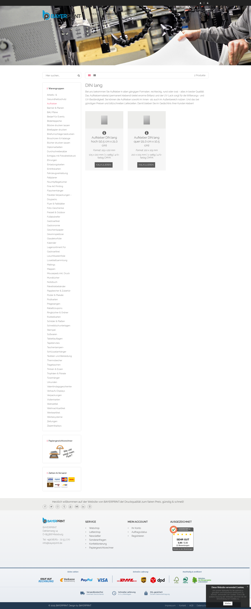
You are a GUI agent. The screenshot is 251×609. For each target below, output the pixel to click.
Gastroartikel (53, 221)
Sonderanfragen (97, 539)
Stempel (51, 330)
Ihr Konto (136, 528)
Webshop (94, 528)
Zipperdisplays (54, 425)
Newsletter (95, 536)
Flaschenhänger (55, 190)
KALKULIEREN (103, 165)
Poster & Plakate (55, 295)
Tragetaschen (54, 364)
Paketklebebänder (56, 286)
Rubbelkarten (54, 317)
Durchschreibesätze (57, 151)
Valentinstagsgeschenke (59, 386)
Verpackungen (54, 395)
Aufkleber (52, 103)
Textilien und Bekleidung (59, 356)
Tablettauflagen (55, 338)
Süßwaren (52, 334)
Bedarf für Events (55, 116)
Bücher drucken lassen (58, 142)
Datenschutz (202, 605)
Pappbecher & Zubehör (58, 290)
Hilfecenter (134, 14)
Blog (152, 14)
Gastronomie (53, 225)
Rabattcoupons (54, 308)
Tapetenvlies (53, 343)
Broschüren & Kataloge (58, 138)
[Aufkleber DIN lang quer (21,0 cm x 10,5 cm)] (147, 120)
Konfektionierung (98, 543)
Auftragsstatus (139, 532)
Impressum (170, 605)
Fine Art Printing (55, 186)
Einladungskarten (55, 164)
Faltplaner (52, 177)
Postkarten (52, 299)
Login (207, 3)
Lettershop (95, 532)
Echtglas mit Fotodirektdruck (61, 156)
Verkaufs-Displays (56, 391)
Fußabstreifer (53, 216)
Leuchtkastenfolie (56, 256)
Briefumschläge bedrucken (60, 134)
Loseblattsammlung (57, 260)
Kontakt (168, 14)
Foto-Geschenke (55, 208)
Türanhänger (53, 378)
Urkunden (52, 382)
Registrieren (200, 3)
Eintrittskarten (54, 169)
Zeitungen (52, 421)
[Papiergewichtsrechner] (62, 452)
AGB (191, 605)
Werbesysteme (54, 417)
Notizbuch (52, 282)
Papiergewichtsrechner (101, 547)
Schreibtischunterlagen (58, 325)
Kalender (51, 243)
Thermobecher (54, 360)
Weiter (228, 603)
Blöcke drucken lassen (58, 125)
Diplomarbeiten (55, 147)
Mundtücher (53, 277)
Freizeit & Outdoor (56, 212)
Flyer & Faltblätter (56, 203)
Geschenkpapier (55, 230)
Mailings (51, 264)
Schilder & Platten (56, 321)
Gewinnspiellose (55, 234)
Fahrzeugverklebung (57, 173)
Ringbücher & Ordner (57, 312)
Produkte (112, 14)
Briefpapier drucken (57, 129)
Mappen (51, 269)
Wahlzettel (52, 404)
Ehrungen (52, 160)
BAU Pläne (52, 112)
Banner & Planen (55, 108)
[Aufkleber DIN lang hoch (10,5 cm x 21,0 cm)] (104, 120)
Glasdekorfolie (54, 238)
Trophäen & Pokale (56, 373)
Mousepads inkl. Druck (58, 273)
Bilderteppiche (54, 121)
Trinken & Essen (55, 369)
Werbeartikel (53, 412)
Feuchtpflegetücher (57, 182)
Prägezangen (53, 304)
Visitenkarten (53, 399)
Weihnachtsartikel (56, 408)
